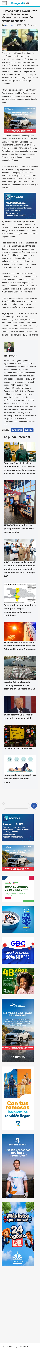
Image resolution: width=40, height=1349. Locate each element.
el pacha (28, 430)
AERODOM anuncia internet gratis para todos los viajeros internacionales (19, 528)
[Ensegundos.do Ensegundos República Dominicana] (20, 3)
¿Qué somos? (22, 1347)
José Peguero (9, 25)
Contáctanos (7, 1347)
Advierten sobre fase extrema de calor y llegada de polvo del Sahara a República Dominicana (20, 645)
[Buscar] (34, 806)
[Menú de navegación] (4, 3)
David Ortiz (17, 430)
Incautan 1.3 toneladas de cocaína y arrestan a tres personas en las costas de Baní (20, 685)
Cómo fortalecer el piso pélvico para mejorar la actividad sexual (20, 778)
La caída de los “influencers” (18, 748)
